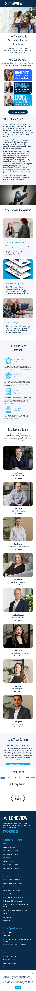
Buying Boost (17, 162)
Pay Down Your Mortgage (12, 883)
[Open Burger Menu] (31, 3)
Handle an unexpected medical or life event (16, 905)
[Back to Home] (13, 5)
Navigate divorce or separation (14, 897)
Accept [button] (18, 987)
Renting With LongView (11, 854)
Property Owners (9, 861)
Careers (6, 967)
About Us (7, 952)
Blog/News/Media (9, 963)
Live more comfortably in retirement (15, 910)
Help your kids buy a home (12, 901)
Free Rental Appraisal (10, 850)
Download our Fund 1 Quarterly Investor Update (17, 940)
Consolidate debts (9, 894)
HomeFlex (6, 164)
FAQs (5, 914)
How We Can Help (9, 956)
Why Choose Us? (9, 960)
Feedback (6, 921)
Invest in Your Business (11, 887)
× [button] (32, 973)
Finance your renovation (11, 890)
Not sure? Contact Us (18, 112)
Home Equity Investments (14, 928)
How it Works (8, 932)
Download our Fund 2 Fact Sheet (14, 945)
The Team (6, 936)
